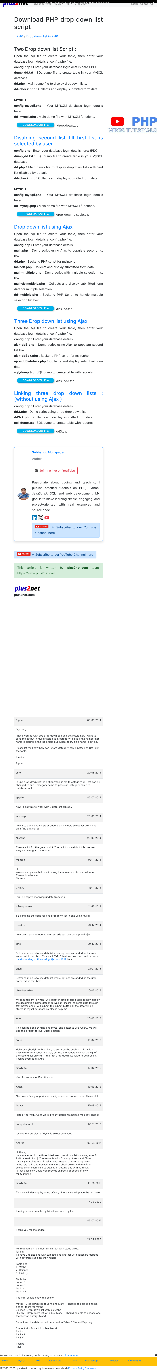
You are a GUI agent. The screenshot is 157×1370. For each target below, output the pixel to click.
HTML (5, 1360)
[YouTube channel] (46, 517)
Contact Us (146, 3)
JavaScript (54, 1360)
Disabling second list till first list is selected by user (58, 140)
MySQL (22, 1360)
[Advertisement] (58, 624)
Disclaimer (91, 1368)
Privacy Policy (76, 1368)
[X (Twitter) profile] (40, 517)
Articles (113, 1360)
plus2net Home (42, 3)
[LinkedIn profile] (34, 517)
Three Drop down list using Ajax (51, 321)
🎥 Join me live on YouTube (55, 470)
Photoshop (91, 1360)
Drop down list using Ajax (43, 227)
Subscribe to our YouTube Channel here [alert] (65, 530)
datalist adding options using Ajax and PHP (41, 959)
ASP (75, 1360)
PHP (38, 1360)
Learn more (71, 1355)
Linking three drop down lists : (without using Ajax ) (58, 396)
